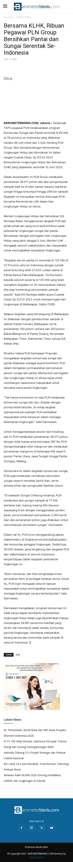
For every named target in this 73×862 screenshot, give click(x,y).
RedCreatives (37, 857)
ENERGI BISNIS (23, 17)
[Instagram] (31, 828)
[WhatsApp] (24, 67)
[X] (16, 67)
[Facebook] (7, 67)
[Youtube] (51, 828)
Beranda (8, 17)
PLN (18, 654)
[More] (33, 67)
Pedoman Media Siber (36, 847)
